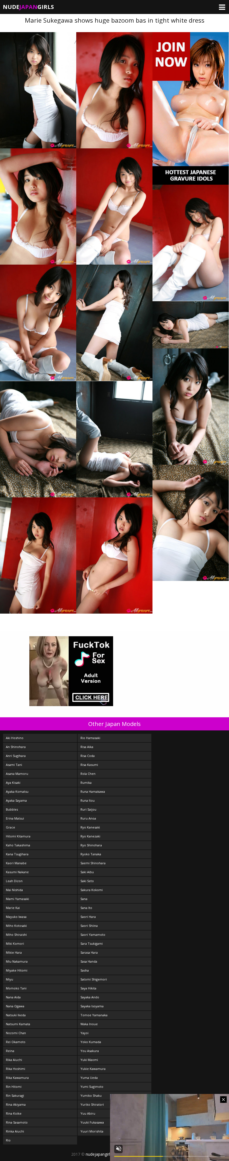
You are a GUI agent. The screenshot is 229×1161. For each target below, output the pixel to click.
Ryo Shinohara (91, 845)
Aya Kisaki (13, 782)
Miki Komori (15, 943)
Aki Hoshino (14, 738)
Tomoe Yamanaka (94, 1015)
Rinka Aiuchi (15, 1131)
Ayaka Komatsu (17, 791)
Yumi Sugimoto (91, 1086)
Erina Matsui (15, 818)
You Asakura (89, 1051)
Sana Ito (86, 908)
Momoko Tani (16, 988)
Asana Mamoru (17, 773)
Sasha (84, 970)
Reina (10, 1051)
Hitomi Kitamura (18, 836)
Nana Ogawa (15, 1006)
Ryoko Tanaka (90, 854)
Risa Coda (87, 756)
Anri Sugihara (16, 756)
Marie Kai (13, 908)
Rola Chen (88, 773)
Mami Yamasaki (17, 899)
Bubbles (12, 809)
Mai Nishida (14, 890)
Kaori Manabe (16, 863)
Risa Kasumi (89, 765)
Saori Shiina (89, 925)
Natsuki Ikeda (16, 1015)
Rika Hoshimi (15, 1069)
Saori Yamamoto (92, 934)
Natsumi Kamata (18, 1024)
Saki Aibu (87, 872)
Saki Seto (87, 881)
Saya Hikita (88, 988)
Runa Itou (87, 800)
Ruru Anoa (88, 818)
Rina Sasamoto (17, 1122)
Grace (10, 827)
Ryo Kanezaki (90, 836)
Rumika (86, 782)
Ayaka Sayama (16, 800)
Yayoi (84, 1033)
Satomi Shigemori (93, 979)
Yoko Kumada (90, 1042)
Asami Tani (14, 765)
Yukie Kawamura (93, 1069)
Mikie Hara (14, 952)
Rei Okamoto (15, 1042)
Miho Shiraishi (16, 934)
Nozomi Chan (16, 1033)
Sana (83, 899)
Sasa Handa (88, 961)
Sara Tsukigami (91, 943)
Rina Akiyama (16, 1104)
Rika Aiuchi (14, 1060)
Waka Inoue (89, 1024)
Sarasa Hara (89, 952)
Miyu (9, 979)
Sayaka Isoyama (92, 1006)
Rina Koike (14, 1113)
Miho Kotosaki (16, 925)
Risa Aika (86, 747)
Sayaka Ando (89, 997)
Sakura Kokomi (91, 890)
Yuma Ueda (89, 1077)
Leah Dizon (14, 881)
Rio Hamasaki (90, 738)
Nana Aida (13, 997)
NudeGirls (28, 7)
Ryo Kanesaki (90, 827)
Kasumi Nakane (17, 872)
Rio (8, 1140)
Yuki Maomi (89, 1060)
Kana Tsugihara (17, 854)
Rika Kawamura (17, 1077)
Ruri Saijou (88, 809)
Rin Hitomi (14, 1086)
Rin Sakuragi (15, 1095)
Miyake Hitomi (16, 970)
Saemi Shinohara (93, 863)
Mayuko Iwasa (16, 917)
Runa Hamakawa (92, 791)
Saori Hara (88, 917)
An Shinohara (16, 747)
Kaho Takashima (18, 845)
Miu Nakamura (17, 961)
